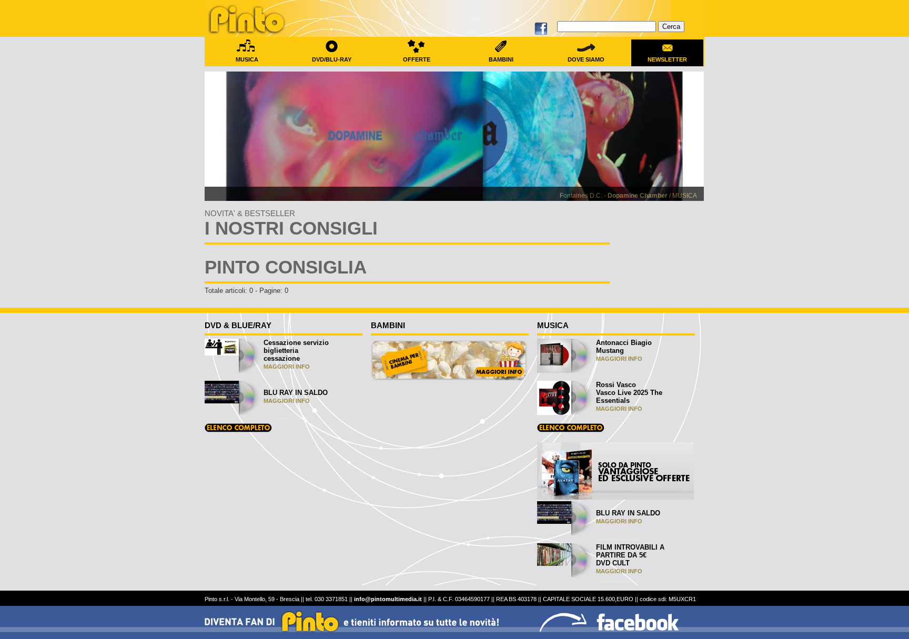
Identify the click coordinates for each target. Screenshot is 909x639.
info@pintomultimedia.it (388, 599)
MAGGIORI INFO (287, 366)
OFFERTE (416, 59)
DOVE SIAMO (586, 59)
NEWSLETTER (667, 59)
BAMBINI (501, 59)
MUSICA (247, 59)
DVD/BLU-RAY (331, 59)
